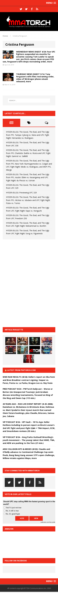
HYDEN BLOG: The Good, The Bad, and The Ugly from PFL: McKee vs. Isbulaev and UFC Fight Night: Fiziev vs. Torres (28, 200)
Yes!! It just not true (13, 508)
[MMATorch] (29, 21)
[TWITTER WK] (26, 9)
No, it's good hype (13, 514)
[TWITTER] (20, 9)
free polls (52, 522)
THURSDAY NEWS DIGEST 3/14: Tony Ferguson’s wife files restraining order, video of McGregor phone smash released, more (35, 78)
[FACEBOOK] (31, 9)
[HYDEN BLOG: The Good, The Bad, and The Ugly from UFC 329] (22, 350)
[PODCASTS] (37, 9)
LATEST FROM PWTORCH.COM (21, 370)
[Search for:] (29, 100)
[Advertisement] (23, 283)
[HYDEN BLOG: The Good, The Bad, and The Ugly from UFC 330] (22, 341)
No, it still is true (12, 511)
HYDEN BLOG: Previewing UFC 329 (21, 192)
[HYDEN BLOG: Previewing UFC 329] (34, 350)
